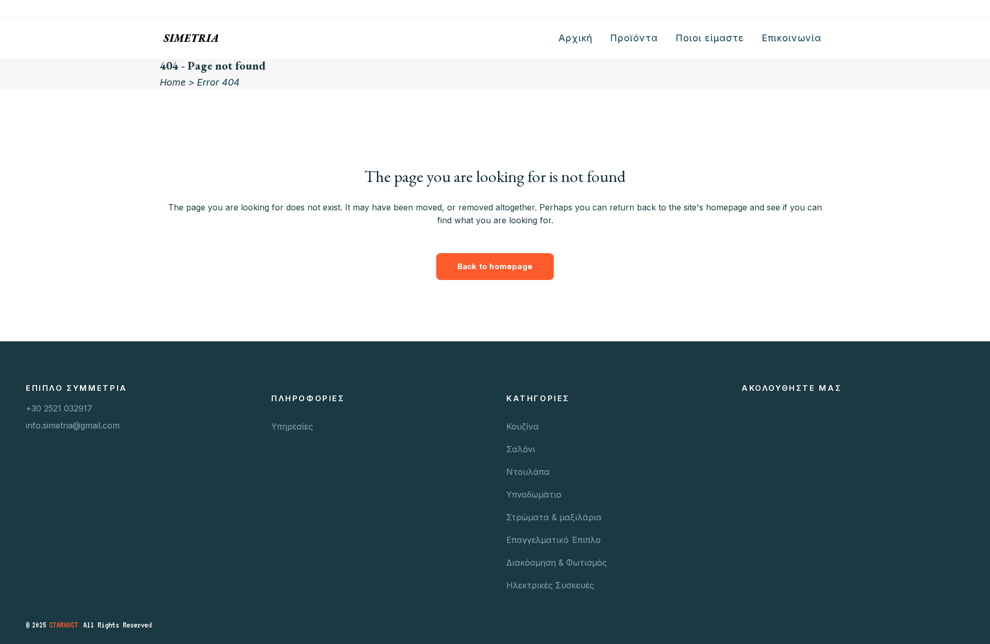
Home (173, 82)
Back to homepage (495, 266)
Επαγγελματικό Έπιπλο (553, 540)
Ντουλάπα (528, 472)
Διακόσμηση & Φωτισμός (556, 562)
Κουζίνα (522, 426)
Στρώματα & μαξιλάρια (554, 517)
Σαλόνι (520, 449)
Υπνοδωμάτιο (534, 494)
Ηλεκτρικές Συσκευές (550, 585)
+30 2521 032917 (59, 408)
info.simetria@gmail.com (73, 425)
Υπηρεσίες (292, 426)
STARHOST (63, 625)
